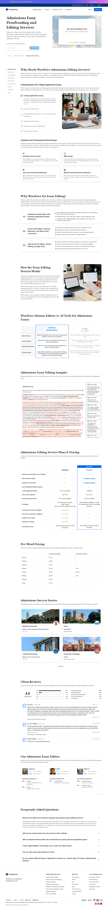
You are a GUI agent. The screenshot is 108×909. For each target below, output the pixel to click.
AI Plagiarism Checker (94, 886)
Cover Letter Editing (51, 893)
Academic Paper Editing (52, 877)
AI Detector (92, 889)
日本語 (22, 900)
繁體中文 (36, 900)
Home (9, 55)
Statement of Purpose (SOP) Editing (55, 886)
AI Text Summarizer (94, 882)
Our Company (75, 877)
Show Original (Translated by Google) (36, 719)
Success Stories (11, 83)
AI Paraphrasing (93, 879)
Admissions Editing (18, 55)
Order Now (98, 9)
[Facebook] (98, 904)
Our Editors (10, 89)
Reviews (10, 86)
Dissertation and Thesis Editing (54, 879)
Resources (68, 9)
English (99, 5)
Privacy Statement (76, 891)
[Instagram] (96, 904)
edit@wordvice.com (13, 881)
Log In (89, 9)
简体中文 (29, 900)
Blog (73, 886)
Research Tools (57, 9)
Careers (74, 893)
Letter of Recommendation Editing (54, 889)
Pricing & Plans (11, 81)
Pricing (47, 9)
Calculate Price (34, 48)
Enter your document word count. (16, 43)
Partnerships (75, 884)
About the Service (12, 69)
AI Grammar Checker (94, 877)
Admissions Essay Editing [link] (32, 55)
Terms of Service (76, 889)
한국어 (15, 900)
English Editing (37, 9)
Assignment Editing (50, 882)
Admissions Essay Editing (52, 884)
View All (60, 666)
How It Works (11, 72)
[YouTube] (101, 904)
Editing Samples (11, 78)
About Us (92, 5)
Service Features (11, 75)
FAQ (87, 5)
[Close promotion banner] (106, 2)
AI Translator (92, 884)
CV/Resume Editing (50, 891)
